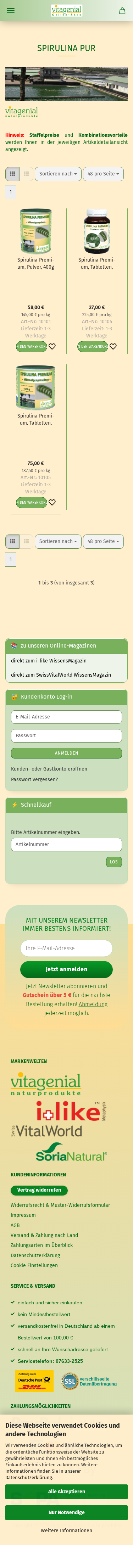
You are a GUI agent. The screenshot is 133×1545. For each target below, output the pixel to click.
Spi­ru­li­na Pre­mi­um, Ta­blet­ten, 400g (35, 420)
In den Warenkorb (31, 347)
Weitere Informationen (66, 1531)
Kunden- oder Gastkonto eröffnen (49, 769)
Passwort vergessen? (34, 780)
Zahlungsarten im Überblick (42, 1245)
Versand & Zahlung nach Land (44, 1235)
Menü (10, 10)
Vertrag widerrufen (39, 1190)
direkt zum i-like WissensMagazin (49, 661)
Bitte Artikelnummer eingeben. (45, 832)
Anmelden (66, 753)
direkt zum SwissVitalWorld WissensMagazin (61, 675)
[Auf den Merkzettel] (52, 347)
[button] (12, 174)
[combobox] (58, 174)
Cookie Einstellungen (34, 1266)
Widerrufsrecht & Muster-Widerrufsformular (60, 1205)
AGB (15, 1225)
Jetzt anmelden (67, 969)
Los (114, 862)
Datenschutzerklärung (28, 1477)
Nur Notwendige (67, 1513)
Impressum (23, 1215)
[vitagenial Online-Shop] (66, 10)
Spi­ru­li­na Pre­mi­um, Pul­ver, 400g (35, 263)
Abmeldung (93, 1004)
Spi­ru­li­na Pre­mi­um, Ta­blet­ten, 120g (96, 264)
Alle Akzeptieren (66, 1492)
